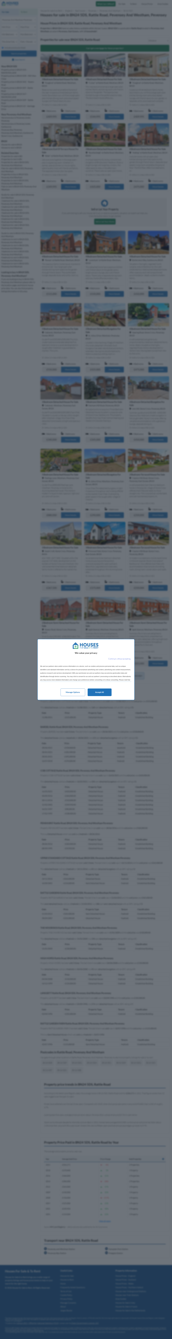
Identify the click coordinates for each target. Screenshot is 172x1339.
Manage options (73, 692)
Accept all (99, 692)
